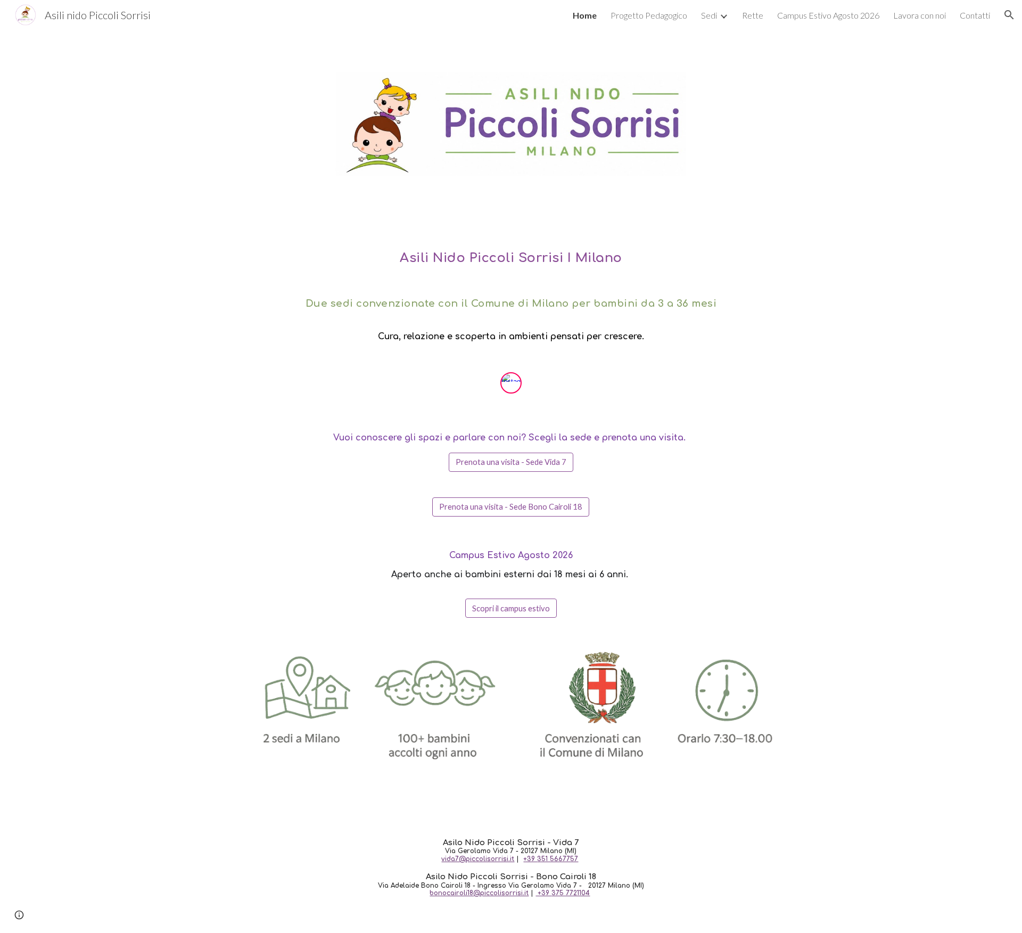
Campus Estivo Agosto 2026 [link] (828, 15)
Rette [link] (752, 15)
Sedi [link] (709, 15)
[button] (1009, 15)
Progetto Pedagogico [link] (649, 15)
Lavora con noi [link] (919, 15)
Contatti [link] (975, 15)
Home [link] (585, 15)
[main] (510, 299)
